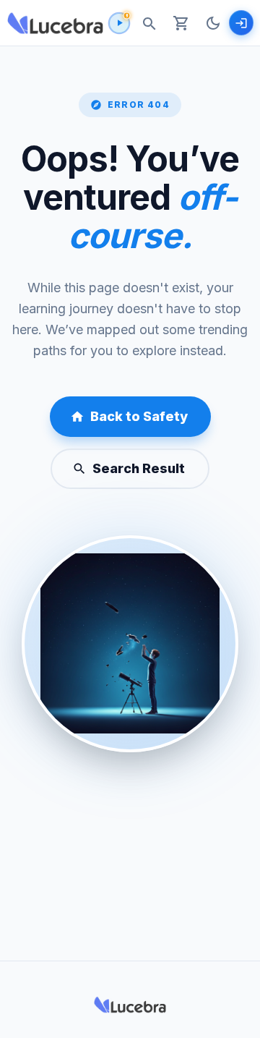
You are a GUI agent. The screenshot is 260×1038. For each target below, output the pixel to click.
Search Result (138, 468)
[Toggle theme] (213, 23)
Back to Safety (139, 416)
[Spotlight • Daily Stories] (119, 23)
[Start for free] (241, 22)
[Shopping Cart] (181, 23)
